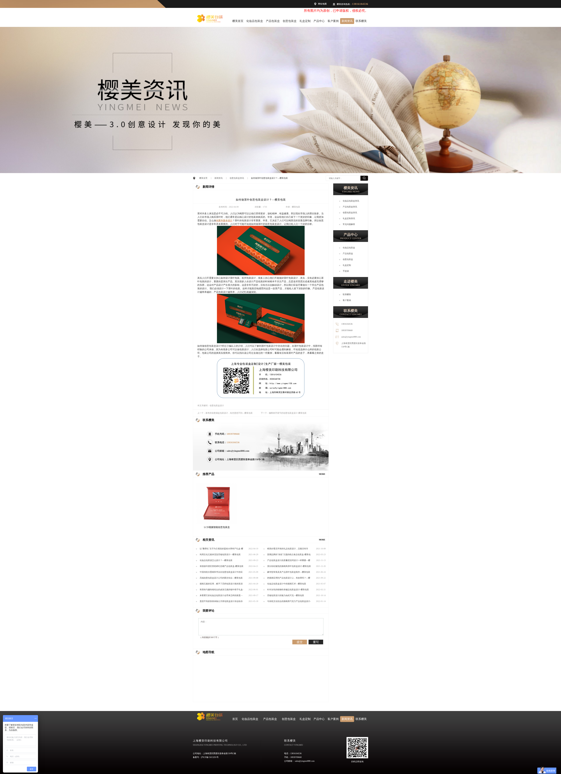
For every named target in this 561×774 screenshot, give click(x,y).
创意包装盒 (290, 21)
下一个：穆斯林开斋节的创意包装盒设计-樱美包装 (284, 413)
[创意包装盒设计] (261, 274)
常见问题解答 (349, 224)
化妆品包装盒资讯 (351, 201)
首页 (235, 718)
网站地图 (322, 4)
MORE (322, 474)
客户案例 (333, 21)
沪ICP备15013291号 (210, 757)
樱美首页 (237, 21)
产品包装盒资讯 (350, 207)
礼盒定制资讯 (349, 218)
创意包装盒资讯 (237, 178)
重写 (316, 642)
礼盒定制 (305, 21)
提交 (300, 642)
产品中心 (319, 21)
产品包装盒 (273, 21)
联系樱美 (361, 21)
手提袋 (346, 271)
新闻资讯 (347, 21)
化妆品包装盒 (254, 21)
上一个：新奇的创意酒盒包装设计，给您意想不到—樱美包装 (225, 413)
